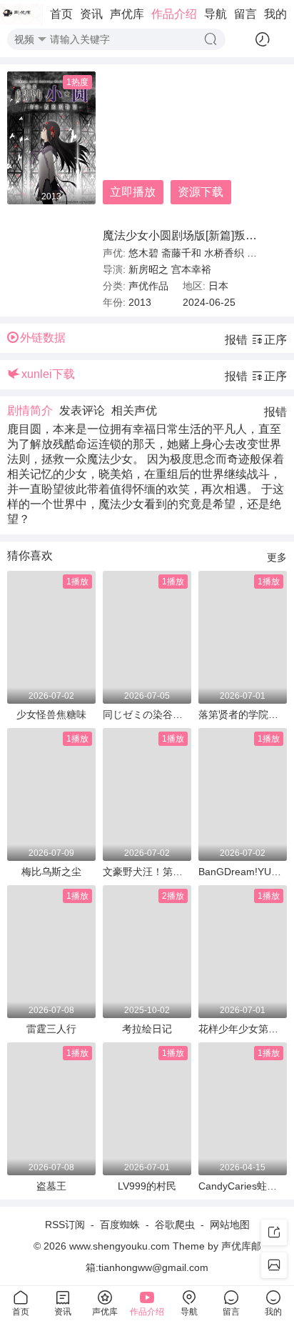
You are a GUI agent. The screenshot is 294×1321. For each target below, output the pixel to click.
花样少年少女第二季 (242, 1029)
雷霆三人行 (51, 1029)
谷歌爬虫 (175, 1224)
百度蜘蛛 (120, 1224)
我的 (275, 14)
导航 (215, 14)
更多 (277, 557)
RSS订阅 (65, 1224)
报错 (236, 340)
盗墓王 (51, 1186)
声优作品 (148, 285)
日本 (218, 285)
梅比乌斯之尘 (51, 871)
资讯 (91, 14)
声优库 (127, 14)
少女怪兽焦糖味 (51, 714)
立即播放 (133, 192)
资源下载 (200, 192)
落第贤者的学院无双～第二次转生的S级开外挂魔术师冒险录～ (242, 714)
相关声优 (134, 410)
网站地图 (230, 1224)
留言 (245, 14)
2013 (139, 302)
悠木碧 (143, 253)
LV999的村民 (147, 1186)
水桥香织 (224, 253)
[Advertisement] (183, 150)
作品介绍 (174, 14)
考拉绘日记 (147, 1029)
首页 (61, 14)
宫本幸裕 (191, 269)
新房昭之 (148, 269)
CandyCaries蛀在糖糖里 (242, 1186)
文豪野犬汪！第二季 (147, 871)
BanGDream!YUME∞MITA (242, 871)
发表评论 (82, 410)
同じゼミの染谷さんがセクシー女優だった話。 (147, 714)
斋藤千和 (181, 253)
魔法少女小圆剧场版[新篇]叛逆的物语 (197, 235)
